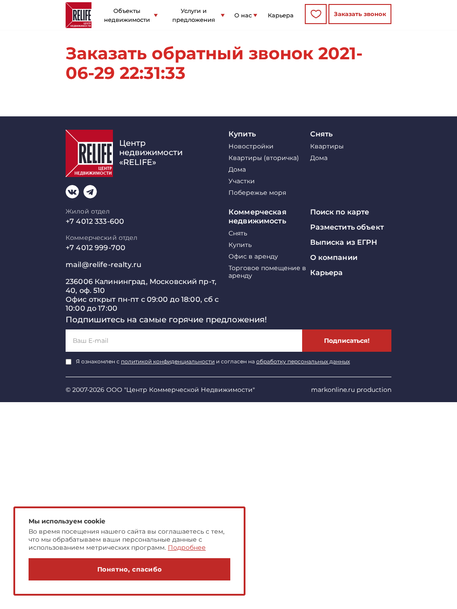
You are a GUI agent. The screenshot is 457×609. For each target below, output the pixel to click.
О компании (333, 257)
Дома (237, 169)
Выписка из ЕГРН (344, 242)
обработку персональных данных (303, 361)
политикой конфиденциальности (168, 361)
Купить (242, 134)
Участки (241, 181)
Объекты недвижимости (127, 15)
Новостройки (251, 146)
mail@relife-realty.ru (103, 264)
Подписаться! (347, 341)
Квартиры (327, 146)
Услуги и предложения (193, 15)
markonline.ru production (351, 389)
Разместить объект (347, 227)
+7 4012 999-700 (95, 247)
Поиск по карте (340, 212)
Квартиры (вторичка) (263, 158)
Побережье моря (257, 193)
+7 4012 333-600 (95, 221)
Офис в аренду (253, 256)
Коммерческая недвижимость (257, 216)
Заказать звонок (360, 13)
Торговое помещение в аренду (267, 272)
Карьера (281, 15)
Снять (321, 134)
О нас (243, 15)
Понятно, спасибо (129, 569)
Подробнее (187, 547)
